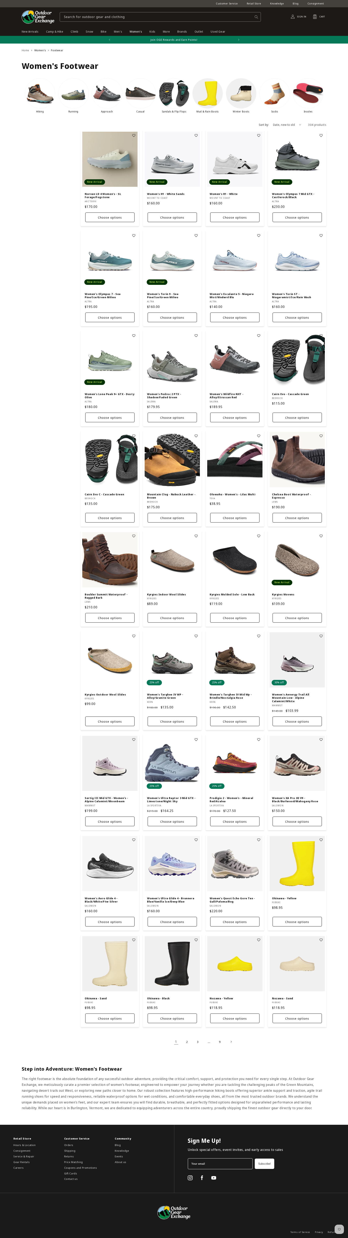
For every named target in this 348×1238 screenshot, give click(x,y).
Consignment (316, 3)
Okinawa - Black (158, 998)
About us (120, 1162)
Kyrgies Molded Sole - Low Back (232, 594)
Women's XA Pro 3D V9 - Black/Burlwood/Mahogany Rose (295, 799)
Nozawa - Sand (282, 998)
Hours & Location (24, 1145)
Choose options (110, 217)
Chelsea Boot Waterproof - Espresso (291, 495)
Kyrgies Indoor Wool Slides (166, 594)
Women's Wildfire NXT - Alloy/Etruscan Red (226, 395)
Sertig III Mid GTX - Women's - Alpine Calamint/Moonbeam (106, 799)
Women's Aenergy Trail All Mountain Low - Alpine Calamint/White (290, 698)
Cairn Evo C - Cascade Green (104, 494)
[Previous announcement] (109, 40)
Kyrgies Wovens (283, 594)
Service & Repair (23, 1156)
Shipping (70, 1151)
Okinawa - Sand (96, 998)
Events (119, 1156)
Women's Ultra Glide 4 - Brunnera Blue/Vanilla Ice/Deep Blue (170, 899)
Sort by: (264, 125)
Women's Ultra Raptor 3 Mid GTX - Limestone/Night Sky (171, 799)
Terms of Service (300, 1232)
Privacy (319, 1232)
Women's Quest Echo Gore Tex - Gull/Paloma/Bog (232, 899)
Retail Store (254, 3)
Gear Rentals (21, 1162)
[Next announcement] (238, 40)
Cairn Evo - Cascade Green (290, 394)
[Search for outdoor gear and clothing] (256, 17)
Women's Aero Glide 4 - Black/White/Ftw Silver (101, 899)
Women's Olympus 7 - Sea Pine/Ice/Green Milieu (103, 295)
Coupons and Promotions (80, 1168)
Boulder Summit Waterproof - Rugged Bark (106, 596)
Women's (40, 50)
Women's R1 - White (224, 193)
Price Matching (73, 1162)
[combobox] (160, 16)
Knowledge (277, 3)
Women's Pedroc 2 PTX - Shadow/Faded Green (164, 395)
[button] (317, 16)
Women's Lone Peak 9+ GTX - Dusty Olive (109, 395)
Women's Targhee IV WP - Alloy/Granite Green (165, 696)
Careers (18, 1168)
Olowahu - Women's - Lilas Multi (233, 494)
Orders (69, 1145)
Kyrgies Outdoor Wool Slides (105, 694)
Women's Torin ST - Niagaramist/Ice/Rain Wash (291, 295)
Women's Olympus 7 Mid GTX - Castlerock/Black (293, 195)
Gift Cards (70, 1173)
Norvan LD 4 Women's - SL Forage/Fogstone (103, 195)
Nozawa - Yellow (221, 998)
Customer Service (227, 3)
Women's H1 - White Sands (165, 193)
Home (25, 50)
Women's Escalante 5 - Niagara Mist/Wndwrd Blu (232, 295)
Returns (69, 1156)
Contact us (71, 1179)
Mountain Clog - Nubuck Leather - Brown (171, 495)
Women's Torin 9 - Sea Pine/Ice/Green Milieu (163, 295)
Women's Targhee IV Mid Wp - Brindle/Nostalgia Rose (231, 696)
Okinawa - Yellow (284, 898)
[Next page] (231, 1041)
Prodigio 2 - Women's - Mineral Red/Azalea (231, 799)
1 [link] (176, 1041)
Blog (295, 3)
